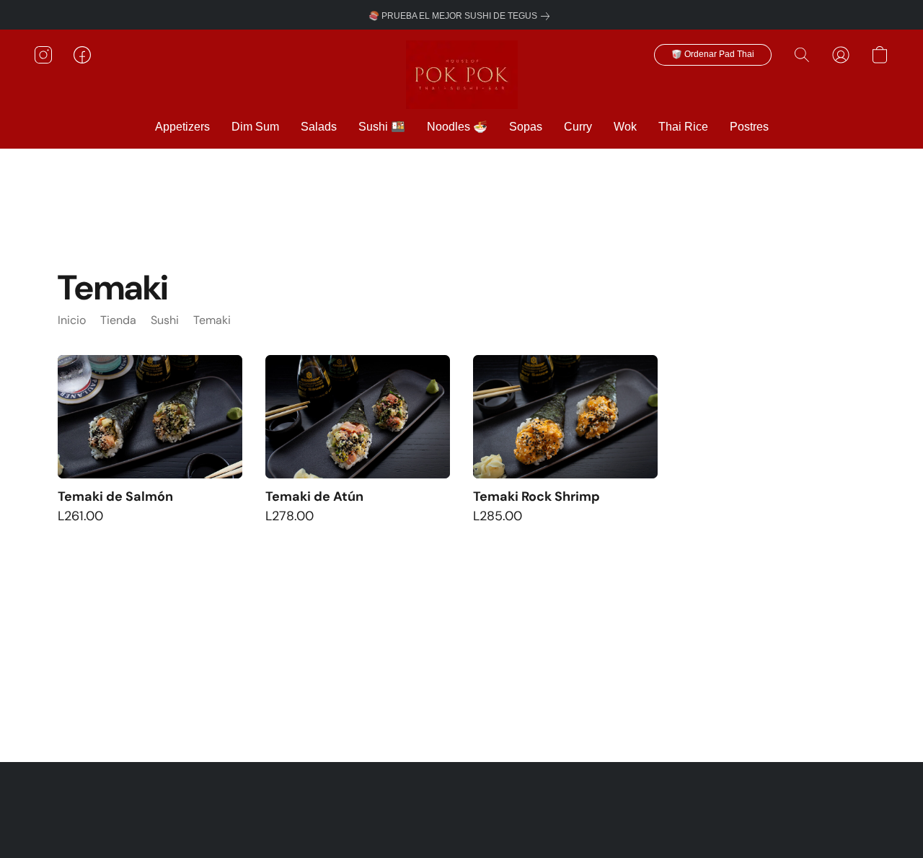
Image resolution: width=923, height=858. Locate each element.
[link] (461, 16)
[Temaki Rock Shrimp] (565, 416)
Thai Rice (683, 127)
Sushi (165, 320)
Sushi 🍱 (381, 127)
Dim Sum (255, 127)
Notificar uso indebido (462, 801)
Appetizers (182, 127)
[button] (462, 74)
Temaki (212, 320)
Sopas (525, 127)
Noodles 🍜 (457, 127)
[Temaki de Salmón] (150, 416)
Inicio (72, 320)
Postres (749, 127)
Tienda (118, 320)
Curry (578, 127)
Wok (625, 127)
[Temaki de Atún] (357, 416)
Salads (319, 127)
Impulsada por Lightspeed (461, 822)
